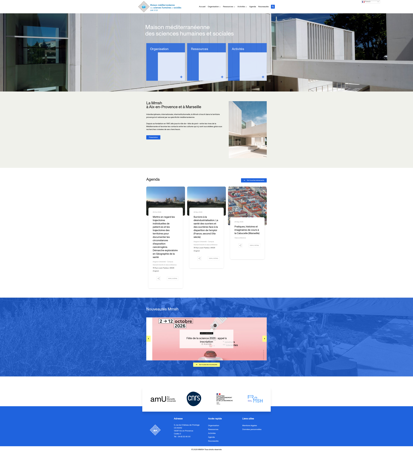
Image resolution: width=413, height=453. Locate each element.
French (367, 1)
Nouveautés (263, 7)
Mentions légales (249, 426)
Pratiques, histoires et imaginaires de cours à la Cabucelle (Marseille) (206, 230)
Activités (238, 49)
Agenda (252, 7)
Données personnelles (251, 429)
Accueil (202, 7)
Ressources (199, 49)
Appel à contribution (206, 333)
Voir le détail (172, 258)
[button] (159, 258)
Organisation (159, 49)
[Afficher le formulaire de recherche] (273, 7)
